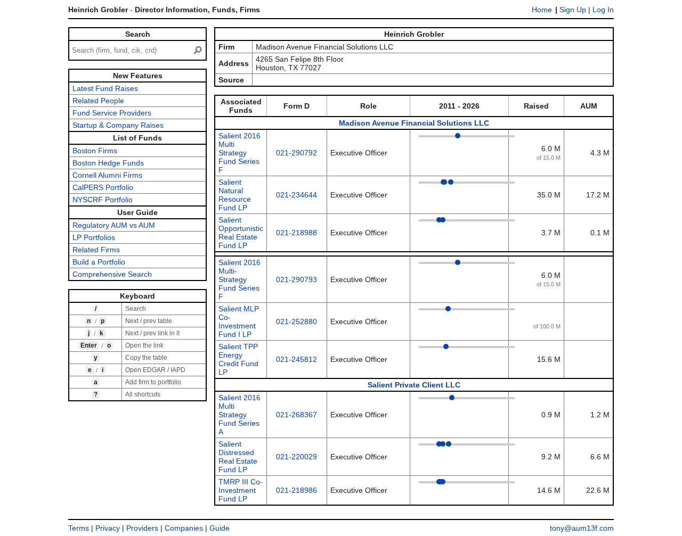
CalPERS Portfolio (102, 187)
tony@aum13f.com (582, 528)
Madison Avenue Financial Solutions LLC (414, 123)
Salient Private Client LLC (414, 385)
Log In (603, 9)
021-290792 (296, 153)
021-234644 (296, 195)
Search (137, 34)
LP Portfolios (93, 237)
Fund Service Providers (111, 113)
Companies (184, 528)
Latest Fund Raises (105, 88)
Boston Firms (94, 150)
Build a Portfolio (98, 262)
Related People (98, 100)
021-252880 (296, 321)
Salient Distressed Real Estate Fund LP (237, 457)
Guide (219, 528)
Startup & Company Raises (118, 125)
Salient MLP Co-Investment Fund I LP (238, 321)
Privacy (107, 528)
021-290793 (296, 279)
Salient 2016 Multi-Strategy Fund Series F (239, 279)
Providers (142, 528)
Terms (78, 528)
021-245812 (296, 359)
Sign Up (572, 9)
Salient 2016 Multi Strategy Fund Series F (239, 152)
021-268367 (296, 414)
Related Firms (96, 249)
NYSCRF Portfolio (102, 199)
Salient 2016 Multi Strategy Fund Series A (239, 414)
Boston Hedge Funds (108, 163)
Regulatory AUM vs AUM (113, 225)
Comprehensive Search (112, 274)
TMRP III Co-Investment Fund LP (240, 490)
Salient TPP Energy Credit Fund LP (238, 359)
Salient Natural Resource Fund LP (234, 195)
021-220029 (296, 456)
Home (542, 9)
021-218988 (296, 232)
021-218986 (296, 490)
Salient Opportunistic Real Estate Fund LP (240, 233)
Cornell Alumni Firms (107, 175)
